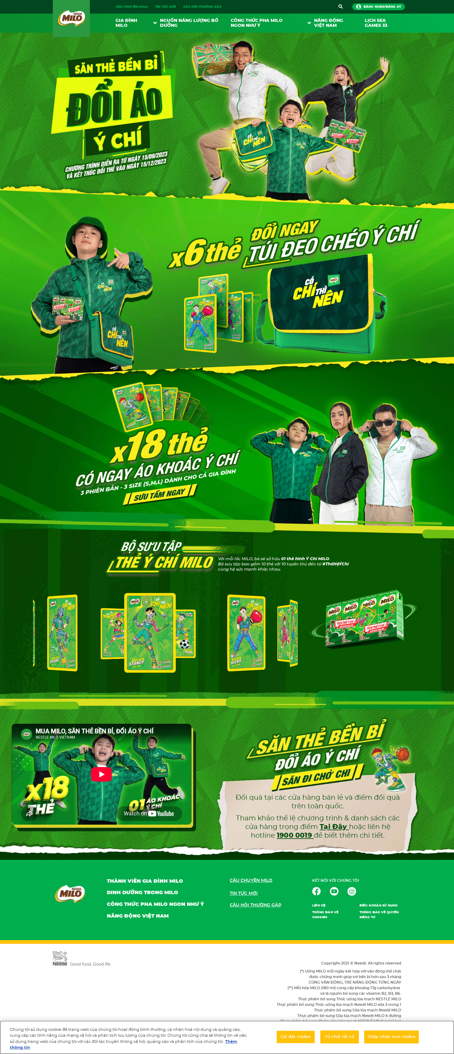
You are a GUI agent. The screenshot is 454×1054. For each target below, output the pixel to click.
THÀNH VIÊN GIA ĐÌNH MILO (145, 881)
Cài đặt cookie (296, 1037)
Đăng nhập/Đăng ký (382, 6)
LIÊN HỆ (319, 905)
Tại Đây (334, 826)
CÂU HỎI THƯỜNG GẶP (202, 6)
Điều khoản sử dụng (378, 905)
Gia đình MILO (126, 23)
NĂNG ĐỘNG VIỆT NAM (328, 23)
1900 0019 (295, 835)
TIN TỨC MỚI (165, 6)
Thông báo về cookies (325, 915)
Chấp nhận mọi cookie (391, 1037)
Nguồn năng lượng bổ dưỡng (189, 23)
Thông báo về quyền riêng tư (379, 915)
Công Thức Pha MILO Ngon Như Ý (257, 23)
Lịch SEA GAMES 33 (376, 23)
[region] (227, 1037)
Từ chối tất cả (340, 1037)
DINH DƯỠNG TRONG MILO (142, 892)
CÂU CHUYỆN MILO (132, 6)
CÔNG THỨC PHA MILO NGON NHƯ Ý (155, 904)
